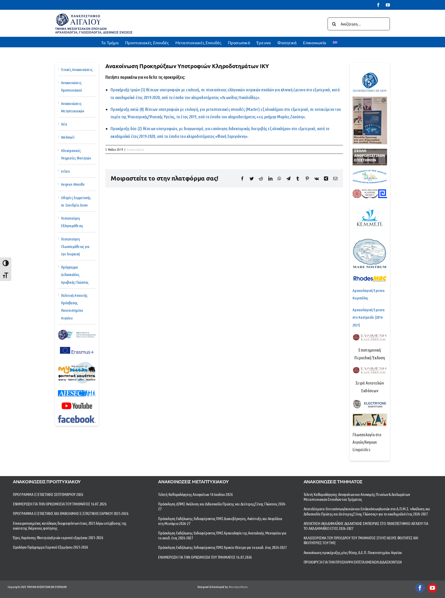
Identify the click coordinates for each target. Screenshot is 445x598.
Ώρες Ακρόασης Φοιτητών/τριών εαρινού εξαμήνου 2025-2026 (58, 537)
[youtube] (432, 588)
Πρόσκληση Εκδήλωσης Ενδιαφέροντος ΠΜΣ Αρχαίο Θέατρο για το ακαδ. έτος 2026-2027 (222, 547)
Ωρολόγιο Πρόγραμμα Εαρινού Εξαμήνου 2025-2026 (50, 547)
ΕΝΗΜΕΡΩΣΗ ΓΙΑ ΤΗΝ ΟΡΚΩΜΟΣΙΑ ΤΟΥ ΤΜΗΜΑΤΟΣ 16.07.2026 (60, 503)
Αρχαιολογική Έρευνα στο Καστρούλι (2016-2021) (368, 317)
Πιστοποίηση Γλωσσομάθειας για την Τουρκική (75, 246)
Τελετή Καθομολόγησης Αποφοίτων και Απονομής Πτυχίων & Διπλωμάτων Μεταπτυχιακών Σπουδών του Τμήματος (357, 497)
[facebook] (420, 588)
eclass (65, 171)
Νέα (64, 124)
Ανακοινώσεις (135, 149)
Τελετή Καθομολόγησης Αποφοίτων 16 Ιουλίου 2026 (195, 494)
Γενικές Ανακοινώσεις (76, 69)
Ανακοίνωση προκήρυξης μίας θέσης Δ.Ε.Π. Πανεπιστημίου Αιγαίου (353, 552)
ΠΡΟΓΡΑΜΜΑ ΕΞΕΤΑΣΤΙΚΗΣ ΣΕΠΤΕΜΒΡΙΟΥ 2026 (48, 494)
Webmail (67, 137)
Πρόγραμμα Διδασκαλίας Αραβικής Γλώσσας (74, 274)
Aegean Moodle (73, 184)
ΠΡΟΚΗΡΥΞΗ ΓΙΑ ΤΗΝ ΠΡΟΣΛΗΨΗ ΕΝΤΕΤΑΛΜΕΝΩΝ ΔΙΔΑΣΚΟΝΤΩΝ (353, 561)
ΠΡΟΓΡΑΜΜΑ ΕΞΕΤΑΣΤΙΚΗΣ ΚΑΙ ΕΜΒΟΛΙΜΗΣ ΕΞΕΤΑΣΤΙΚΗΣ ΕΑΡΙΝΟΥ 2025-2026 (70, 513)
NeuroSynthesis (238, 587)
